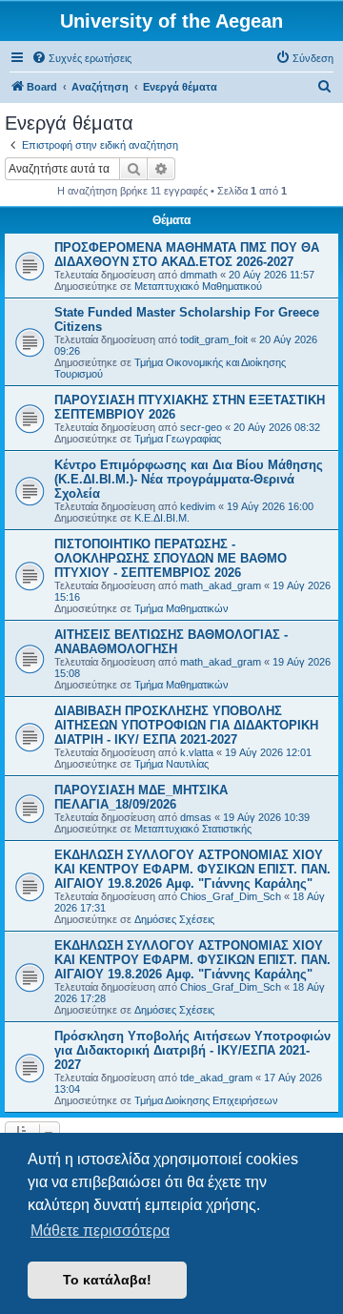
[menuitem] (81, 58)
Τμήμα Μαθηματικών (181, 608)
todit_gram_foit (214, 339)
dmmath (198, 274)
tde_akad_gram (216, 1077)
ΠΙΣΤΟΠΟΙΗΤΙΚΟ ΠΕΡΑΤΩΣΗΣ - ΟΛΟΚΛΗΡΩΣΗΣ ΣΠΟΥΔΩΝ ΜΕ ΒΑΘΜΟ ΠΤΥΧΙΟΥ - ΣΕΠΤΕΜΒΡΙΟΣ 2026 (170, 558)
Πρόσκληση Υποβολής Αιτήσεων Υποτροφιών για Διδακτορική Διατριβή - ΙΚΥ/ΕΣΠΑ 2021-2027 (192, 1050)
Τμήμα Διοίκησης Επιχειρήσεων (206, 1100)
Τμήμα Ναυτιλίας (171, 764)
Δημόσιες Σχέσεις (174, 919)
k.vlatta (196, 752)
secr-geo (201, 427)
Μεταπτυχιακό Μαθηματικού (198, 286)
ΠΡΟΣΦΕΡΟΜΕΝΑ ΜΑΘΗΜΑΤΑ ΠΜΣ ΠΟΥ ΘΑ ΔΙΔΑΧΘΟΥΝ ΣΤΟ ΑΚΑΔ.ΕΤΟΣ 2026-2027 (186, 254)
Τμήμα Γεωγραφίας (177, 438)
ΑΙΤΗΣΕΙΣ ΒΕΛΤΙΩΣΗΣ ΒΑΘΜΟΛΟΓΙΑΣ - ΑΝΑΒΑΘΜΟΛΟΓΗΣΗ (171, 641)
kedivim (197, 506)
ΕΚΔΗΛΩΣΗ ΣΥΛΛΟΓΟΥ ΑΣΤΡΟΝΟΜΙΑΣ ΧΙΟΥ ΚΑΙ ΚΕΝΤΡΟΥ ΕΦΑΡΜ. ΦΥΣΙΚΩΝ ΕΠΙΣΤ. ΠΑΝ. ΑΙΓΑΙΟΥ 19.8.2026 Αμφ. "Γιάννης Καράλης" (192, 869)
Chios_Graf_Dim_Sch (230, 896)
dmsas (196, 817)
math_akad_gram (220, 585)
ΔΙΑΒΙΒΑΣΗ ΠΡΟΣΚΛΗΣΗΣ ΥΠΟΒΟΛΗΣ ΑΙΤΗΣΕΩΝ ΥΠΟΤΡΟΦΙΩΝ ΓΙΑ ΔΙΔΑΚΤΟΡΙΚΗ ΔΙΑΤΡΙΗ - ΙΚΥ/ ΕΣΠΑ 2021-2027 (186, 725)
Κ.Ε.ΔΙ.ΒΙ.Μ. (162, 518)
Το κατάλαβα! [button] (107, 1279)
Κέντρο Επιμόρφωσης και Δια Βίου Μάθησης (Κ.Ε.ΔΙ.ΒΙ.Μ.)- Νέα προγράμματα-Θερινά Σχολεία (188, 479)
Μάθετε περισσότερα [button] (100, 1230)
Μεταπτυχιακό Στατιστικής (193, 828)
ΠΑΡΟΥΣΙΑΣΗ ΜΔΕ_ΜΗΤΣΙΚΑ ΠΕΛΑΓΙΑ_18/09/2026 (141, 797)
